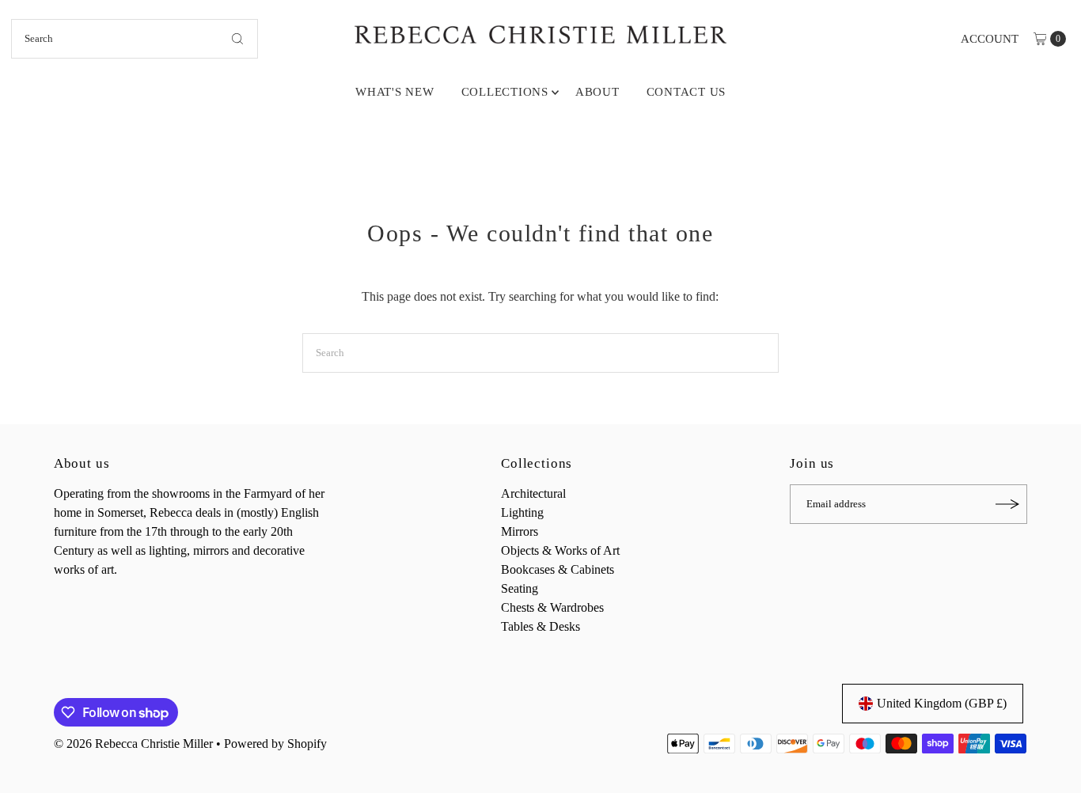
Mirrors (519, 531)
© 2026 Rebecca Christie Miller (133, 743)
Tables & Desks (540, 626)
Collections (504, 91)
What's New (394, 91)
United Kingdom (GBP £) (942, 703)
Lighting (522, 512)
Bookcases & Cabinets (557, 569)
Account (989, 38)
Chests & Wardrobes (552, 607)
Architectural (533, 493)
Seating (519, 588)
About (597, 91)
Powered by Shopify (275, 743)
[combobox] (134, 39)
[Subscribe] (1007, 504)
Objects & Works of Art (560, 550)
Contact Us (686, 91)
